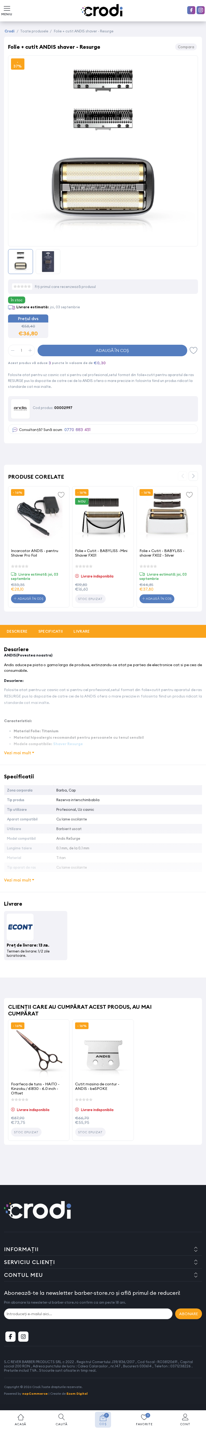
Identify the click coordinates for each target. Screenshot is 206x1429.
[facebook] (191, 10)
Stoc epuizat (90, 599)
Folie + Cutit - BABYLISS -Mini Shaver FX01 (101, 553)
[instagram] (201, 10)
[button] (193, 476)
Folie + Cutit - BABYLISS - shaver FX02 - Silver (162, 553)
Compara (186, 47)
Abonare (188, 1313)
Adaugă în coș (112, 350)
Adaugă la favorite (61, 494)
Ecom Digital (77, 1394)
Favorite (194, 350)
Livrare (81, 631)
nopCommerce (35, 1394)
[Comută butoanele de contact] (197, 1400)
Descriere (17, 631)
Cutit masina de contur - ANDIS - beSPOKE (97, 1086)
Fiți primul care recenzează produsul (65, 286)
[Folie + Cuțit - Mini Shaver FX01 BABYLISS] (103, 517)
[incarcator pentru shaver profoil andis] (39, 517)
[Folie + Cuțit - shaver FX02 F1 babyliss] (167, 517)
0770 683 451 (77, 430)
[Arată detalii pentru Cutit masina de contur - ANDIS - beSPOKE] (103, 1050)
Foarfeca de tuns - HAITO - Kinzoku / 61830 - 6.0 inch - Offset (35, 1088)
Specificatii (50, 631)
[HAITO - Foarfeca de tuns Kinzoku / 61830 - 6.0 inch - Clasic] (39, 1050)
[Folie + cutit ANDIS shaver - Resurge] (103, 240)
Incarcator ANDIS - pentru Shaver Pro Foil (34, 553)
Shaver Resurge (68, 743)
